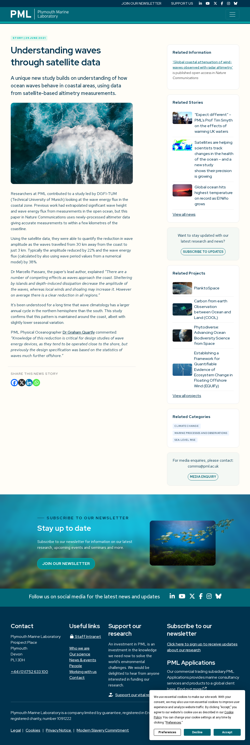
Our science (79, 654)
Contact (77, 677)
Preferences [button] (173, 722)
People (75, 665)
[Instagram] (228, 3)
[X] (21, 382)
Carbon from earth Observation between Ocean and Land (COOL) (212, 309)
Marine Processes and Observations (201, 433)
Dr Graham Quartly (78, 332)
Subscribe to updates (203, 252)
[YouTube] (208, 3)
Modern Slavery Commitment (103, 730)
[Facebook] (222, 3)
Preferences (167, 732)
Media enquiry (203, 477)
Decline (197, 732)
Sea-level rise (185, 439)
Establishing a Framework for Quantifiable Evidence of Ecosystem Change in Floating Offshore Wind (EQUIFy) (213, 369)
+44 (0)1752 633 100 (29, 671)
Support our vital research (138, 694)
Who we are (79, 648)
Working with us (83, 671)
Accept (227, 732)
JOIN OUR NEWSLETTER (141, 3)
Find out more (190, 689)
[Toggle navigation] (232, 14)
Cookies (33, 730)
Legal (16, 730)
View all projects (187, 395)
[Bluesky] (235, 3)
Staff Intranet (87, 636)
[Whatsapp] (36, 382)
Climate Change (187, 426)
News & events (82, 660)
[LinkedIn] (200, 3)
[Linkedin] (29, 382)
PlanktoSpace (206, 288)
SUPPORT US (182, 3)
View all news (184, 214)
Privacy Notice (59, 730)
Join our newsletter (66, 563)
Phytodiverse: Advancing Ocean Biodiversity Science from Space (212, 335)
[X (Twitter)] (215, 3)
